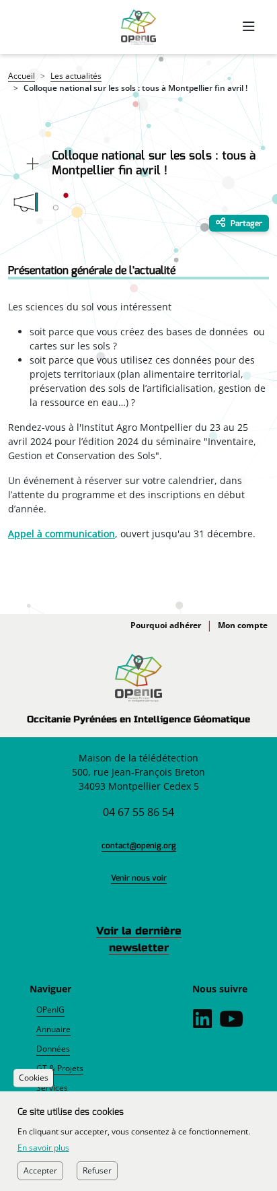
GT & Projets (59, 1068)
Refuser (97, 1170)
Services (52, 1087)
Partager (245, 223)
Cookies (33, 1078)
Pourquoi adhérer (165, 625)
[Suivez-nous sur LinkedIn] (202, 1022)
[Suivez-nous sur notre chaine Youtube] (231, 1022)
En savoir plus (43, 1147)
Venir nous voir (139, 878)
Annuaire (53, 1029)
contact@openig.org (139, 845)
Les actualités (76, 75)
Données (53, 1048)
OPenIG (50, 1009)
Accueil (21, 75)
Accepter (40, 1170)
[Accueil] (138, 27)
